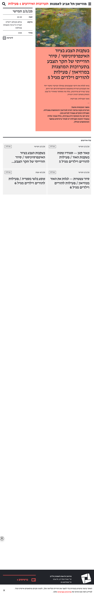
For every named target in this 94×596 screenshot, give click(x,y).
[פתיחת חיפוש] (4, 4)
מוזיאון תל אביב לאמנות (68, 4)
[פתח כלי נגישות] (2, 538)
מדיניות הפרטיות (64, 592)
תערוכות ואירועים (35, 4)
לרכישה (9, 38)
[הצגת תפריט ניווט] (89, 4)
